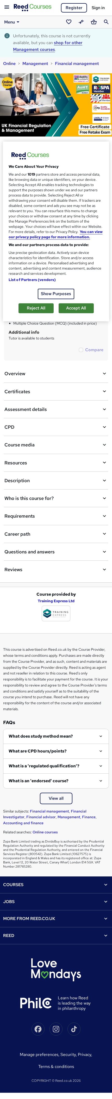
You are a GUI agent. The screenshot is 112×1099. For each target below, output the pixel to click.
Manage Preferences (39, 1054)
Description (17, 480)
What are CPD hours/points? (38, 751)
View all (56, 798)
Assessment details (25, 409)
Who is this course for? (29, 498)
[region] (56, 231)
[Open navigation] (7, 7)
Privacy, (85, 1054)
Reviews (13, 569)
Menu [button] (9, 22)
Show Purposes (56, 293)
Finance (89, 817)
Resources (15, 463)
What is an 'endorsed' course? (39, 781)
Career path (17, 534)
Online (9, 63)
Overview (14, 374)
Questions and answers (29, 552)
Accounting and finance (23, 823)
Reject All (36, 308)
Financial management (77, 63)
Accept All (76, 308)
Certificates (17, 392)
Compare (94, 350)
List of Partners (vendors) (32, 279)
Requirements (19, 516)
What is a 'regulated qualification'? (44, 766)
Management (35, 63)
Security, (69, 1054)
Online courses (45, 832)
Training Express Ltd (56, 601)
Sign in (98, 7)
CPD (9, 427)
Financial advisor (41, 817)
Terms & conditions (56, 1066)
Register (74, 7)
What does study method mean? (41, 736)
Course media (19, 445)
